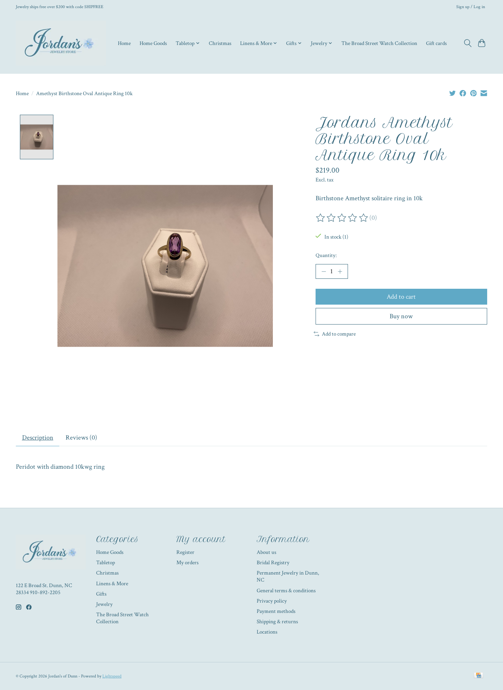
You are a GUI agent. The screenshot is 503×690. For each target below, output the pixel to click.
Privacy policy (272, 600)
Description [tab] (37, 437)
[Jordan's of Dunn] (61, 43)
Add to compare (339, 333)
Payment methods (276, 611)
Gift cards (436, 43)
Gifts (101, 593)
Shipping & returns (277, 621)
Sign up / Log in (470, 7)
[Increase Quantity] (340, 271)
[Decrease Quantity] (324, 271)
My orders (187, 562)
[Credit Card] (478, 676)
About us (266, 552)
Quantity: (326, 255)
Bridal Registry (273, 562)
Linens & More (112, 583)
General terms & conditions (286, 590)
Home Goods (153, 43)
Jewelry (104, 604)
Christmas (220, 43)
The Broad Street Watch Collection (379, 43)
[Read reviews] (342, 218)
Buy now (401, 316)
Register (185, 552)
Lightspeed (112, 676)
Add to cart (401, 296)
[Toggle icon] (467, 43)
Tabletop (105, 562)
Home (124, 43)
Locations (267, 631)
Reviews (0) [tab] (81, 437)
